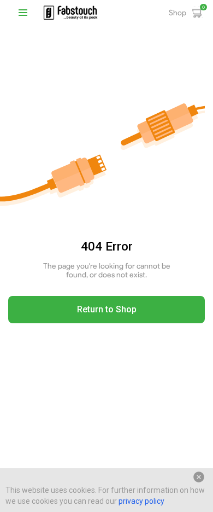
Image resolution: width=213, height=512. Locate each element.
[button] (22, 12)
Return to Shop (107, 309)
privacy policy (141, 501)
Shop (177, 12)
